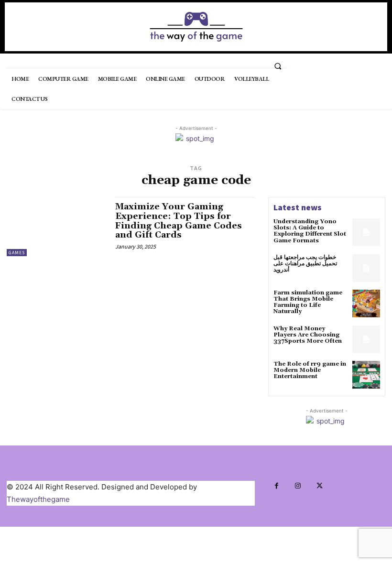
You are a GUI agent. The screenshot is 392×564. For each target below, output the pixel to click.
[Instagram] (298, 485)
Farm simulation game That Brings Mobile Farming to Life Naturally (307, 302)
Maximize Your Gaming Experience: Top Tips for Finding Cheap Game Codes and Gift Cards (178, 220)
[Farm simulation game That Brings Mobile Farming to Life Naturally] (366, 303)
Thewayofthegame (38, 499)
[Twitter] (319, 485)
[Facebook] (276, 485)
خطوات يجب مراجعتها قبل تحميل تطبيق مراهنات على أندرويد (305, 263)
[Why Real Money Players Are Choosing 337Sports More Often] (366, 339)
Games (17, 252)
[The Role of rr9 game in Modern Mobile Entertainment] (366, 375)
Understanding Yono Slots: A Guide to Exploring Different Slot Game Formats (309, 231)
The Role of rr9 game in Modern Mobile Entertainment (309, 370)
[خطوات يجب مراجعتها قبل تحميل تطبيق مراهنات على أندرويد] (366, 268)
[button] (278, 66)
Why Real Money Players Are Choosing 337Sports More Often (307, 335)
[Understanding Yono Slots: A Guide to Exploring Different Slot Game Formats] (366, 232)
